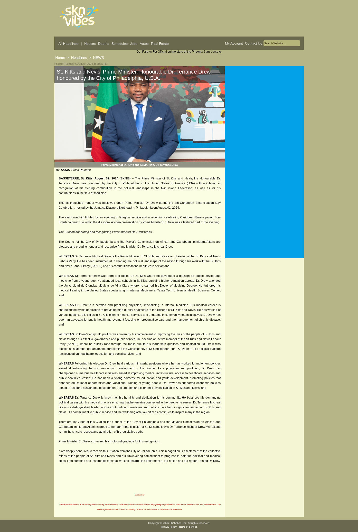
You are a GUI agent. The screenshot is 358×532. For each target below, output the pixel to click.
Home (60, 58)
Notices (90, 44)
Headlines (79, 58)
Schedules (120, 44)
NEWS (98, 58)
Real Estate (160, 44)
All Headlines (68, 44)
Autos (144, 44)
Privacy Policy (169, 527)
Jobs (133, 44)
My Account (234, 43)
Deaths (103, 44)
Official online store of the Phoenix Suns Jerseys (189, 51)
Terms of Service (188, 527)
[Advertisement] (264, 114)
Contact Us (253, 43)
